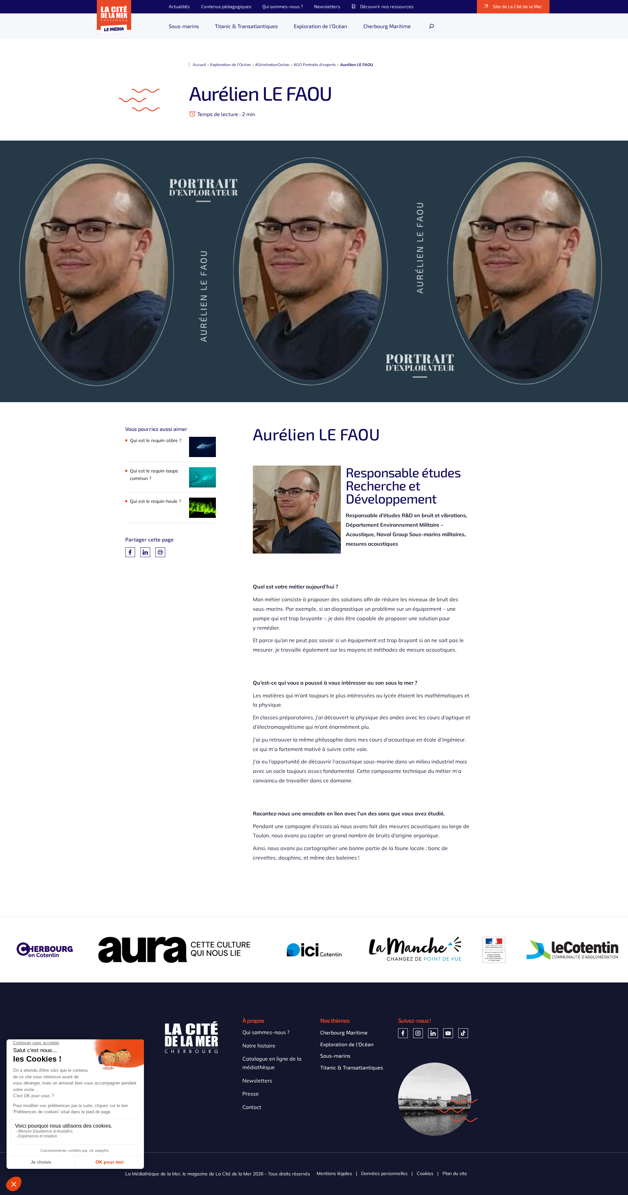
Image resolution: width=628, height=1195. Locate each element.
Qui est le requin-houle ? (155, 501)
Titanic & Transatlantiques (351, 1067)
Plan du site (455, 1173)
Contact (251, 1107)
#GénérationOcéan (272, 64)
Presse (250, 1093)
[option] (179, 950)
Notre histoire (258, 1045)
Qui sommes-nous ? (265, 1032)
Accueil (199, 64)
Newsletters (257, 1080)
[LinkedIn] (145, 552)
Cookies (425, 1173)
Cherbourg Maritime (344, 1032)
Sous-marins (335, 1055)
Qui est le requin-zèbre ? (155, 440)
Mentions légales (334, 1173)
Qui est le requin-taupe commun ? (154, 474)
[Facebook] (130, 552)
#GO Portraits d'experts (315, 64)
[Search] (431, 26)
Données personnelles (384, 1173)
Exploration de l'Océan (230, 64)
